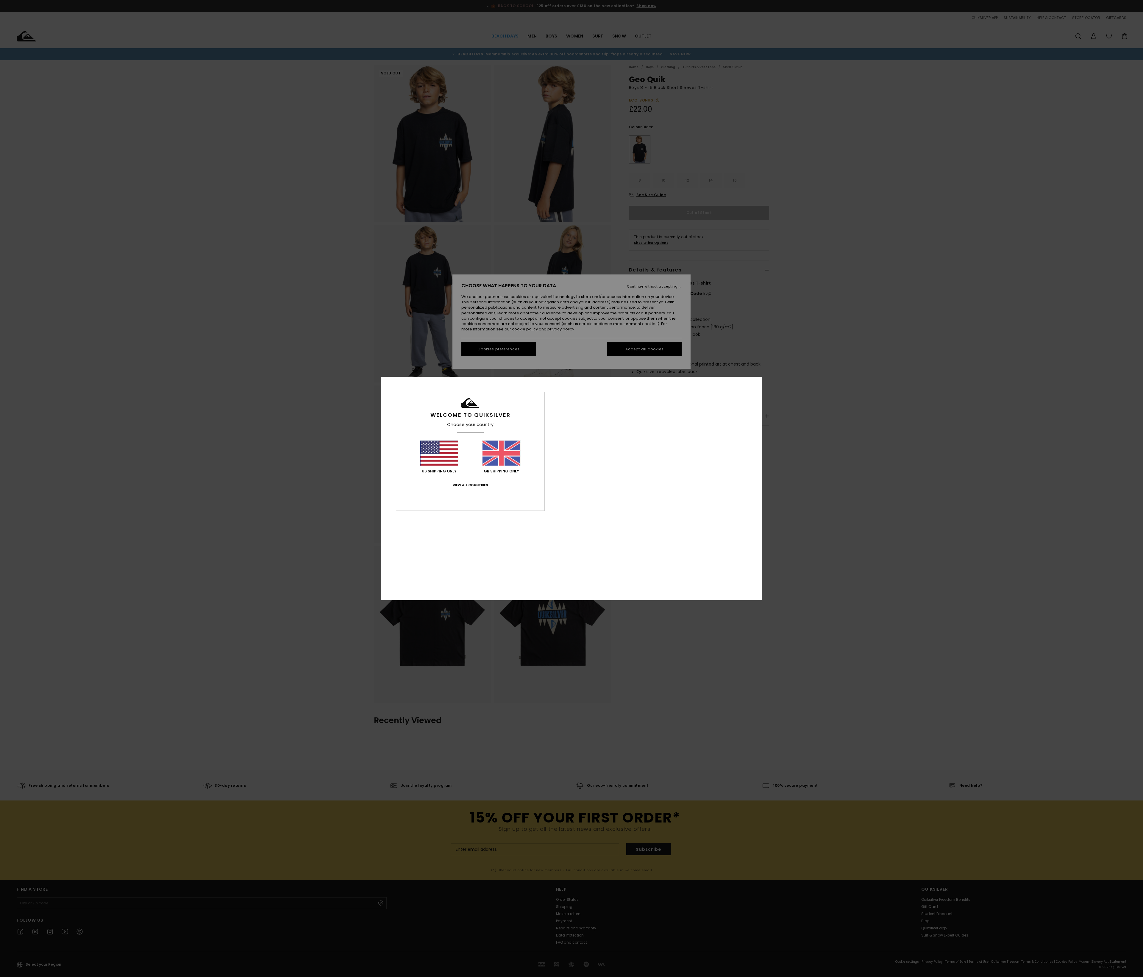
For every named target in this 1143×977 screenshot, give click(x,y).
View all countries (470, 485)
